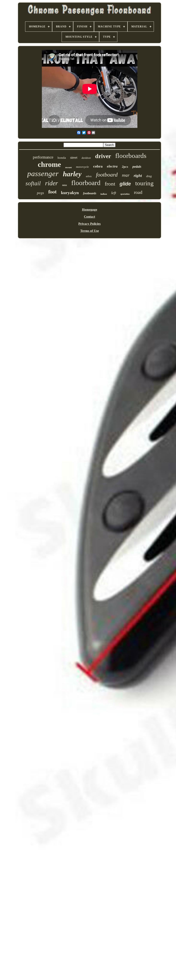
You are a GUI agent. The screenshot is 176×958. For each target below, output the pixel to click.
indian (103, 194)
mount (68, 167)
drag (149, 176)
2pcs (125, 166)
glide (125, 184)
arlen (89, 176)
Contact (89, 216)
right (138, 175)
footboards (89, 193)
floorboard (85, 183)
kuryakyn (70, 192)
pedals (136, 166)
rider (51, 183)
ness (64, 185)
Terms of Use (89, 230)
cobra (98, 166)
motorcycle (82, 166)
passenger (43, 173)
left (113, 193)
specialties (125, 194)
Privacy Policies (89, 223)
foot (52, 191)
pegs (40, 193)
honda (62, 157)
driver (103, 156)
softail (33, 183)
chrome (49, 164)
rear (125, 175)
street (73, 157)
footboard (107, 175)
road (138, 192)
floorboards (130, 155)
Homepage (89, 209)
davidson (86, 157)
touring (144, 183)
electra (112, 166)
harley (72, 174)
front (110, 184)
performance (43, 157)
